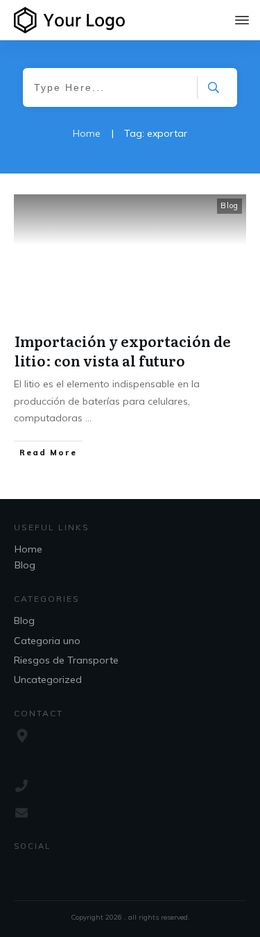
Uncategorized (48, 679)
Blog (229, 205)
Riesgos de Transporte (66, 660)
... (88, 418)
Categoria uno (47, 640)
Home (28, 549)
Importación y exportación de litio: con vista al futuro (123, 350)
